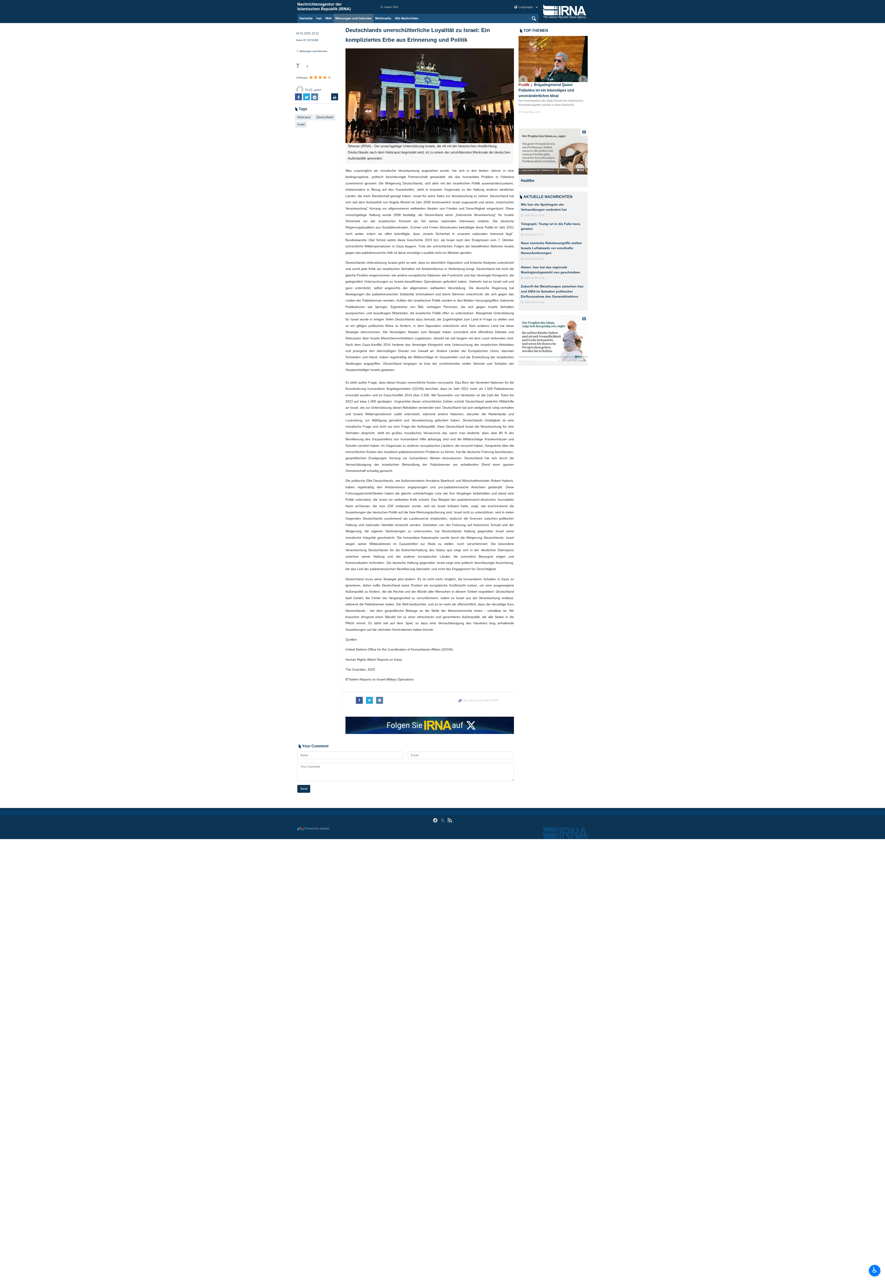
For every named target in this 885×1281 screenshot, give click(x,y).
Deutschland (324, 117)
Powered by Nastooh (317, 828)
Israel (301, 124)
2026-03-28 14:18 (534, 302)
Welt (328, 18)
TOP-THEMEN (535, 31)
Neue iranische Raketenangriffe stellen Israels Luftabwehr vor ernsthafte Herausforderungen (551, 248)
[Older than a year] (553, 151)
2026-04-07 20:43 (534, 258)
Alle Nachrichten (406, 18)
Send (303, 788)
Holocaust (304, 117)
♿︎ (874, 1270)
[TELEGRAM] (435, 820)
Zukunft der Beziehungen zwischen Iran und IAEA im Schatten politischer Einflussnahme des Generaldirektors (552, 291)
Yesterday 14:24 (531, 121)
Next (583, 80)
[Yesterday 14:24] (553, 59)
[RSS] (450, 820)
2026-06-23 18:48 (534, 215)
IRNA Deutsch (334, 7)
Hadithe (528, 181)
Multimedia (383, 18)
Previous (523, 80)
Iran (319, 18)
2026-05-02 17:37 (534, 234)
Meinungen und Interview (353, 18)
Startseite (306, 18)
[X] (443, 820)
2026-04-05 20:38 (534, 278)
